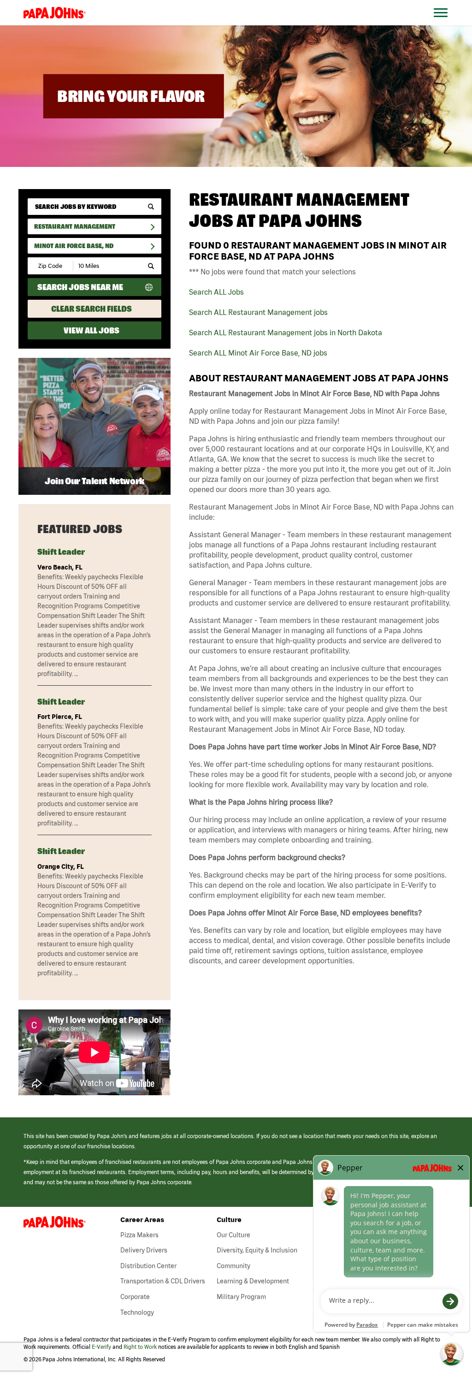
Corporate (135, 1296)
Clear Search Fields (91, 309)
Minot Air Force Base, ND (73, 245)
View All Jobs (91, 330)
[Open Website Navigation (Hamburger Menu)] (445, 23)
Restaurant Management (74, 226)
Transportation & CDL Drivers (162, 1281)
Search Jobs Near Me (80, 287)
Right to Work (140, 1347)
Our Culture (233, 1235)
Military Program (241, 1296)
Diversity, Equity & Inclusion (257, 1250)
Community (233, 1266)
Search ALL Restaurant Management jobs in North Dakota (285, 332)
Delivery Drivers (143, 1250)
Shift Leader (61, 552)
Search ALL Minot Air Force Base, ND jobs (258, 353)
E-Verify (101, 1347)
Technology (137, 1312)
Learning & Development (253, 1281)
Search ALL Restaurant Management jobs (258, 312)
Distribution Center (148, 1266)
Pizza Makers (139, 1235)
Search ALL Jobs (216, 292)
